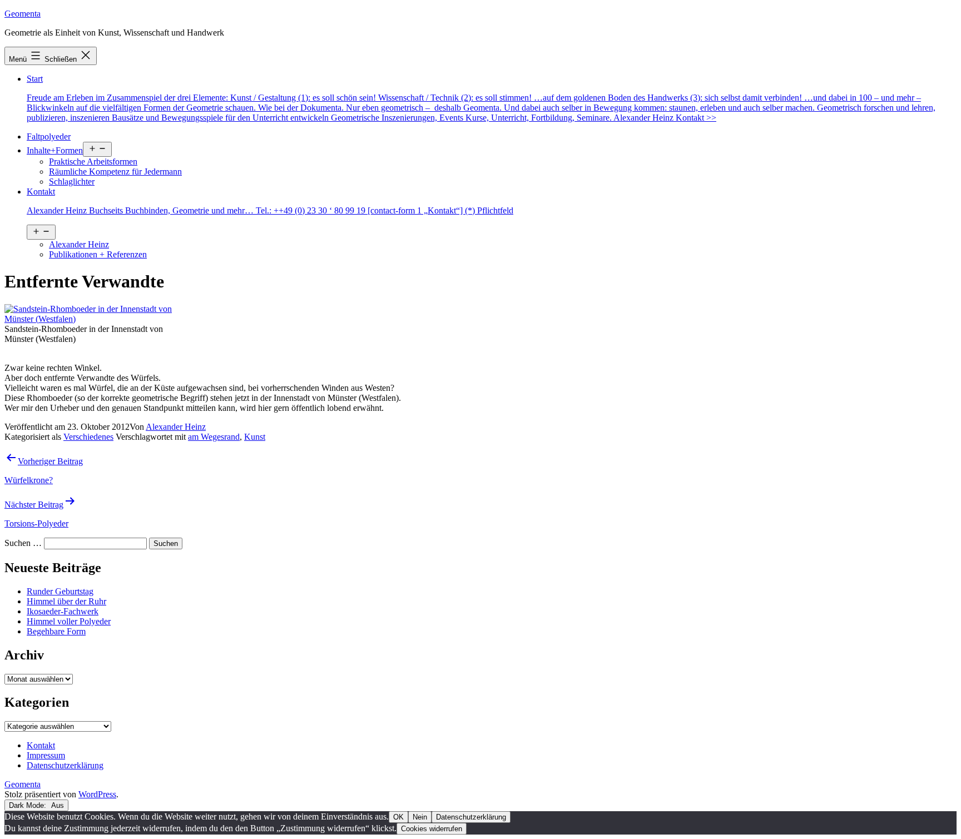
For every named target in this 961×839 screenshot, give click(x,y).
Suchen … (23, 543)
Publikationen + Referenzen (98, 254)
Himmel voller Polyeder (69, 621)
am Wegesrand (214, 436)
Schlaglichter (72, 181)
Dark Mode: (28, 805)
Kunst (254, 436)
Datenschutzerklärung (471, 817)
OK (398, 817)
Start (481, 98)
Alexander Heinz (79, 244)
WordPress (97, 794)
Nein (420, 817)
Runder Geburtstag (60, 591)
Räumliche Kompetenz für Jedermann (115, 171)
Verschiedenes (88, 436)
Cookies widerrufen (431, 829)
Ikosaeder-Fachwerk (62, 611)
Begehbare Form (56, 631)
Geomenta (22, 13)
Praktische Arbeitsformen (93, 161)
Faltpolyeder (49, 136)
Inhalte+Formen (55, 150)
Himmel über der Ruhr (66, 601)
